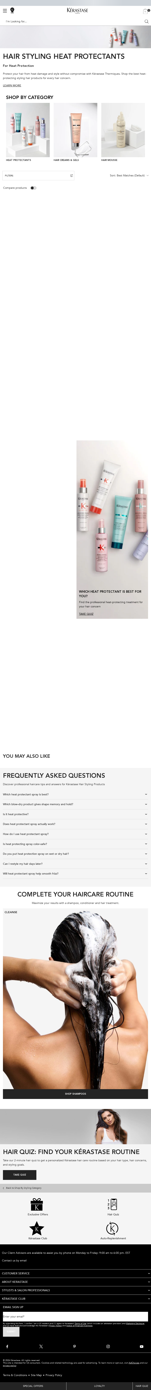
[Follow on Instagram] (108, 1346)
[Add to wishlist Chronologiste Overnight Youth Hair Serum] (70, 453)
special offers (33, 1386)
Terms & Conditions (15, 1375)
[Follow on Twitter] (41, 1346)
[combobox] (74, 21)
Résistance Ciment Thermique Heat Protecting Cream (31, 713)
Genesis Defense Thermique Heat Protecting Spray (103, 409)
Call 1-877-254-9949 (15, 1256)
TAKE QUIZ (86, 614)
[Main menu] (5, 11)
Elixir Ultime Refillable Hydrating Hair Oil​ (37, 285)
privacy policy (9, 1365)
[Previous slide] (7, 132)
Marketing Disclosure (135, 1323)
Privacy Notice (55, 1325)
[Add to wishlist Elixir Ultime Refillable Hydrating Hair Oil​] (70, 210)
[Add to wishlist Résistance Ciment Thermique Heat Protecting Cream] (70, 635)
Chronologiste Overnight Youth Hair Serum (34, 531)
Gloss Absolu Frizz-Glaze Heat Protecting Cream (37, 409)
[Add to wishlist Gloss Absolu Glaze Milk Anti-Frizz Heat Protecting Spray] (143, 210)
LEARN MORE (12, 85)
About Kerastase (15, 1282)
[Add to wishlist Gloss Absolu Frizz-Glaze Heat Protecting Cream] (70, 331)
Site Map (36, 1375)
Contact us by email (14, 1260)
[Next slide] (143, 132)
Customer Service (16, 1273)
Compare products (15, 188)
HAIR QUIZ (142, 1386)
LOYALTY (99, 1386)
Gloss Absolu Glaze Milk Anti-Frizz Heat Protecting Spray (109, 287)
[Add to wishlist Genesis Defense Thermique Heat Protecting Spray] (143, 331)
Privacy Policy (54, 1375)
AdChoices (134, 1362)
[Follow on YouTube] (141, 1346)
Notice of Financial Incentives (79, 1325)
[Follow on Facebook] (7, 1346)
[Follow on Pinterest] (74, 1346)
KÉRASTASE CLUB (13, 1299)
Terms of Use (80, 1323)
